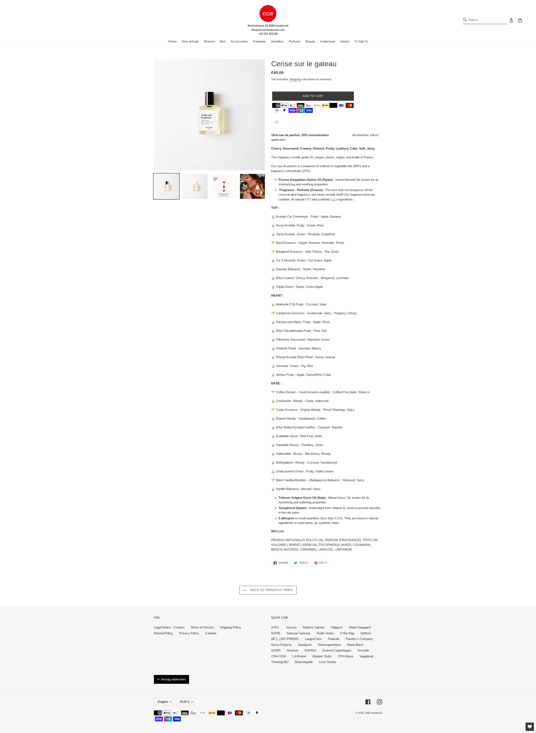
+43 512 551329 (268, 33)
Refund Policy (163, 633)
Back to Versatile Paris (271, 590)
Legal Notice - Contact (169, 627)
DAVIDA (310, 650)
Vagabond (366, 656)
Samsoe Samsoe (298, 633)
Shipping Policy (230, 627)
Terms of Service (202, 627)
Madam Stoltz (322, 656)
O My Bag (347, 633)
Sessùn (291, 627)
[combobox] (485, 20)
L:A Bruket (299, 656)
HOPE (275, 633)
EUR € (184, 701)
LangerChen (313, 639)
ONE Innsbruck (373, 712)
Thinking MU (280, 662)
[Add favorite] (276, 122)
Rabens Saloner (314, 627)
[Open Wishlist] (530, 727)
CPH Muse (345, 656)
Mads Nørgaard (360, 627)
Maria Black (355, 644)
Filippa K (337, 627)
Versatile (363, 650)
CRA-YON (278, 656)
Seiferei (365, 633)
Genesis (292, 650)
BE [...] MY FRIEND (285, 639)
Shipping (295, 79)
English (163, 701)
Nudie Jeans (325, 633)
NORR (276, 650)
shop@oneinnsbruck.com (268, 29)
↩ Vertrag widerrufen (171, 679)
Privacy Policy (189, 633)
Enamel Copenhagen (336, 650)
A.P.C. (275, 627)
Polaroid (333, 639)
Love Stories (327, 662)
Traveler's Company (359, 639)
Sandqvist (305, 644)
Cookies (210, 633)
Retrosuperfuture (329, 644)
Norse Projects (281, 644)
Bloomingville (304, 662)
